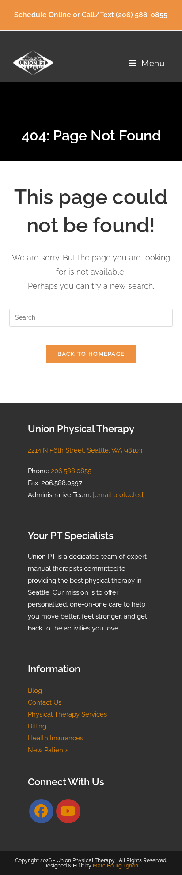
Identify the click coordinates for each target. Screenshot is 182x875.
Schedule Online (42, 15)
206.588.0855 (71, 471)
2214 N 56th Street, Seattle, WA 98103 (85, 450)
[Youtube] (68, 811)
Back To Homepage (91, 354)
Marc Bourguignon (115, 866)
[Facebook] (41, 811)
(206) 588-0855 (141, 15)
